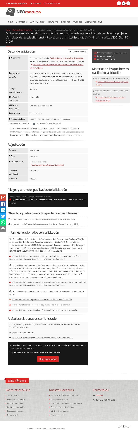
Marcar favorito (79, 51)
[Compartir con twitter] (3, 216)
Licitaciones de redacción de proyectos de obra (112, 83)
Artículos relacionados (106, 59)
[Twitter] (124, 3)
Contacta (37, 3)
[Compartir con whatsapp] (3, 222)
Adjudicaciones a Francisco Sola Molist (48, 165)
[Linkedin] (128, 3)
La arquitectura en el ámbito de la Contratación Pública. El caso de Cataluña (42, 338)
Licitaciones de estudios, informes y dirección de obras (111, 99)
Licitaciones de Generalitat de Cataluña (67, 58)
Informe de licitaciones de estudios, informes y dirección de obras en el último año (44, 310)
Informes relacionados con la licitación (112, 53)
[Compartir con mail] (3, 197)
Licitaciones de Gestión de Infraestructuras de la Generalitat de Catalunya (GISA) (43, 219)
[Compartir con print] (3, 229)
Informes (65, 22)
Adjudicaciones (37, 22)
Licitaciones (21, 22)
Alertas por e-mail (93, 22)
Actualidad (53, 22)
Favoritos (77, 22)
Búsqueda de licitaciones (22, 30)
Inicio (10, 22)
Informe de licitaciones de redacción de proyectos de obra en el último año (41, 305)
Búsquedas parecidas (105, 56)
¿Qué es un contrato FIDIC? (23, 332)
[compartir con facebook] (3, 204)
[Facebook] (119, 3)
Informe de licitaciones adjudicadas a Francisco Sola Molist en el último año (42, 299)
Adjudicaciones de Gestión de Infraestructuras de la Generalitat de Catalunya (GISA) (44, 224)
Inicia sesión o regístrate (17, 3)
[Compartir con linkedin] (3, 210)
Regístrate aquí (47, 359)
